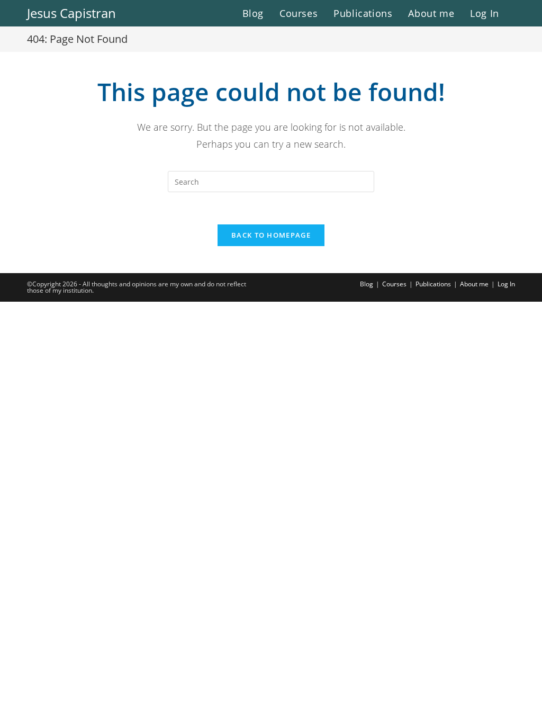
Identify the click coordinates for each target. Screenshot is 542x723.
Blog (366, 283)
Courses (394, 283)
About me (474, 283)
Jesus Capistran (71, 13)
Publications (433, 283)
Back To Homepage (271, 235)
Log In (506, 283)
